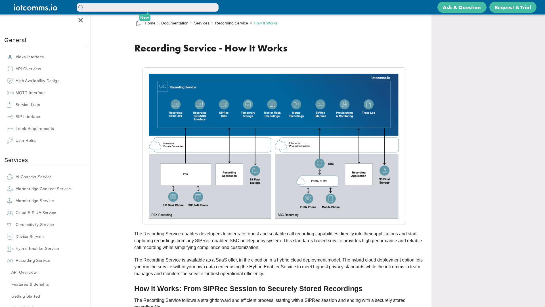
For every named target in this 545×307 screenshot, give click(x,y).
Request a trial (513, 7)
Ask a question (462, 7)
